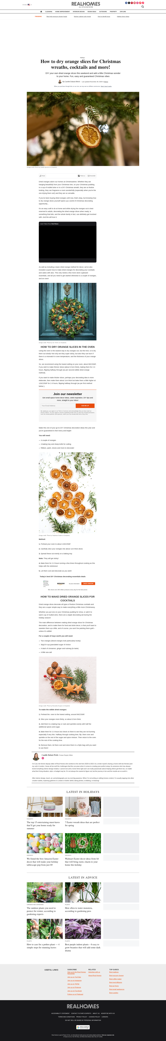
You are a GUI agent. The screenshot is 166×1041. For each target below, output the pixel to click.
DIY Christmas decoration (70, 428)
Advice (106, 81)
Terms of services (64, 411)
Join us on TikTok (73, 984)
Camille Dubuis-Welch (72, 81)
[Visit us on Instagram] (137, 3)
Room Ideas (92, 11)
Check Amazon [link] (88, 583)
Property (113, 11)
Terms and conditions (66, 1017)
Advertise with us (94, 972)
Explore (123, 11)
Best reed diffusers (115, 982)
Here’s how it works (106, 86)
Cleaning (48, 11)
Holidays (82, 57)
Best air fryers (114, 986)
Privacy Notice (45, 412)
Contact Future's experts (81, 1013)
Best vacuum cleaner (116, 975)
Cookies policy (94, 1017)
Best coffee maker (115, 979)
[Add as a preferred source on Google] (83, 1027)
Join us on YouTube (74, 977)
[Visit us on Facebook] (126, 3)
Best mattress (114, 972)
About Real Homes (94, 975)
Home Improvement (62, 11)
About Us (96, 1013)
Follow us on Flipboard (75, 994)
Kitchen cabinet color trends (82, 16)
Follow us (82, 176)
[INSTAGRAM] (43, 758)
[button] (67, 583)
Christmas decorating (84, 201)
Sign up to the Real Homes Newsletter (76, 972)
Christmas (89, 623)
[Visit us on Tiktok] (143, 3)
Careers (105, 1017)
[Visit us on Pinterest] (132, 3)
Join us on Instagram (74, 980)
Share (43, 176)
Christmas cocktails (83, 604)
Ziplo (80, 745)
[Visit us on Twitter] (129, 3)
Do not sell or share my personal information (83, 1020)
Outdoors (103, 11)
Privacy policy (81, 1017)
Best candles (113, 993)
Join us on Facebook (74, 991)
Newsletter (93, 176)
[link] (47, 583)
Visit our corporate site (108, 1035)
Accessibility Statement (60, 1013)
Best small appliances (116, 989)
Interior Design (79, 11)
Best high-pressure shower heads (57, 16)
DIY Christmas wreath (70, 187)
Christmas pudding (69, 612)
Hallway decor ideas (123, 16)
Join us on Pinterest (74, 987)
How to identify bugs (104, 16)
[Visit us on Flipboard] (140, 3)
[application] (67, 242)
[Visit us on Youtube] (134, 3)
